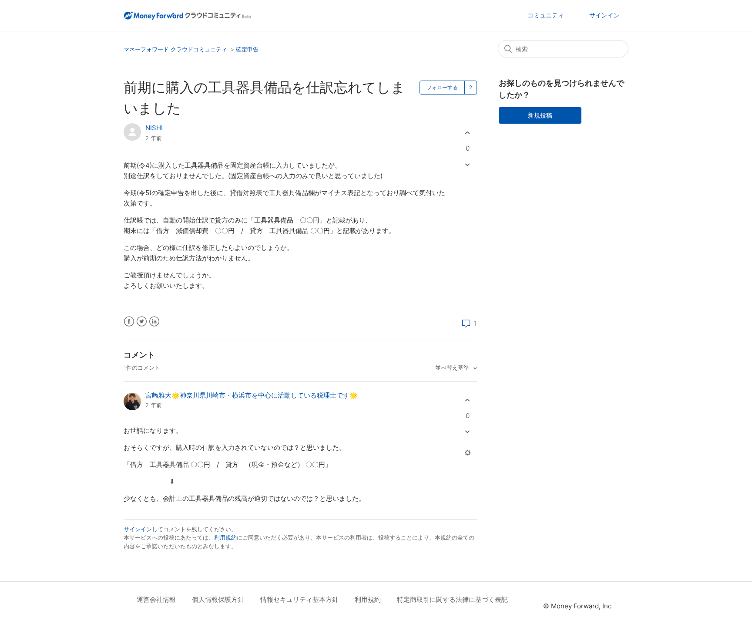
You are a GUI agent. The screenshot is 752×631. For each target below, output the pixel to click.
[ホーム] (187, 15)
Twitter (141, 321)
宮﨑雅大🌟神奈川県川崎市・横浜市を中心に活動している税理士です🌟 (251, 395)
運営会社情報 (156, 599)
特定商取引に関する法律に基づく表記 (452, 599)
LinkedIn (154, 321)
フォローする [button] (442, 87)
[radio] (467, 132)
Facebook (129, 321)
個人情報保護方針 (218, 599)
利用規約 (225, 537)
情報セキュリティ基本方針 (299, 599)
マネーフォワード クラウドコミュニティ (175, 49)
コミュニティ (545, 15)
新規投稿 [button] (540, 115)
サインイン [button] (604, 15)
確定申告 (247, 49)
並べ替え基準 (453, 367)
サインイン (138, 529)
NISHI (154, 128)
